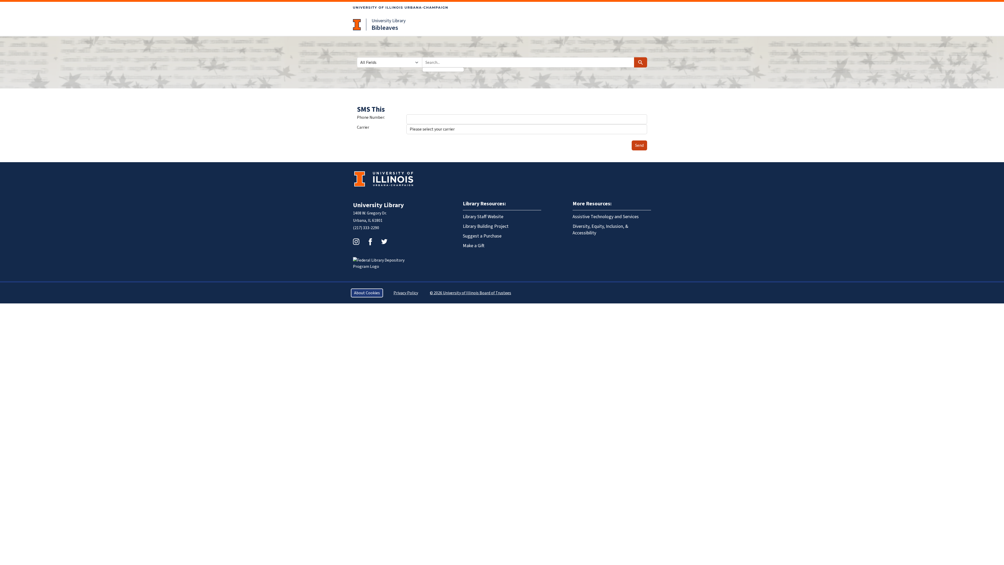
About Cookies (367, 293)
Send (639, 145)
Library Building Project (486, 226)
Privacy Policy (405, 293)
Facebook (370, 241)
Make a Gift (473, 245)
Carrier (363, 127)
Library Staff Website (483, 216)
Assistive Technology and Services (606, 216)
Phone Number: (371, 117)
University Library (389, 21)
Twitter (384, 241)
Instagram (356, 241)
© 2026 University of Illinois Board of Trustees (470, 293)
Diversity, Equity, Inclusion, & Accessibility (600, 229)
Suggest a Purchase (482, 236)
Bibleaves (385, 27)
